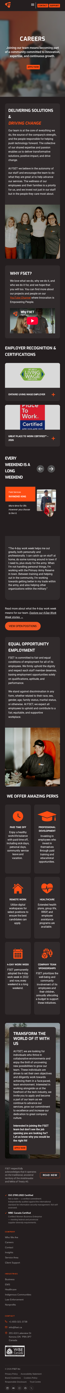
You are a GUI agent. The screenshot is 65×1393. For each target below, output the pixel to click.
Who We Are (11, 1237)
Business (9, 1279)
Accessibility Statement (31, 1374)
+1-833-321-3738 (18, 1321)
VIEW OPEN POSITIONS (23, 626)
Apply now (33, 67)
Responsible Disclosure (16, 1382)
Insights (9, 1252)
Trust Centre (35, 1382)
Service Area (11, 1257)
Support (54, 5)
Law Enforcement (14, 1299)
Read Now (50, 1175)
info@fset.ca (15, 1327)
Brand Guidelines (13, 1378)
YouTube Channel (20, 297)
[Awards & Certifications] (15, 1351)
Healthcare (10, 1289)
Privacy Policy (11, 1374)
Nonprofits (10, 1304)
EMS (7, 1284)
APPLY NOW (20, 1148)
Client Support (12, 1262)
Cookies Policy (30, 1378)
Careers (9, 1242)
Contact (42, 5)
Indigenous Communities (18, 1294)
